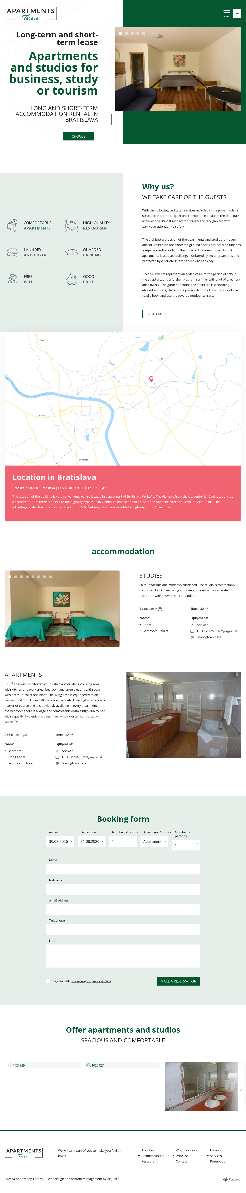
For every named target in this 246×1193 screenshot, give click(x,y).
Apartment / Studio (157, 832)
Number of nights (125, 832)
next (241, 1088)
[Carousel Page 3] (132, 33)
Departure (88, 832)
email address (59, 900)
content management (86, 1179)
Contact (181, 1161)
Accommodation (153, 1156)
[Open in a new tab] (231, 1179)
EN (237, 13)
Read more (158, 314)
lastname (55, 880)
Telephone (57, 920)
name (53, 860)
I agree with (82, 981)
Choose (79, 136)
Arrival (53, 832)
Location (216, 1150)
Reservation (218, 1161)
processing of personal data (91, 981)
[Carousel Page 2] (126, 33)
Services (216, 1156)
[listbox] (154, 840)
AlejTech (113, 1179)
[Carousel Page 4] (137, 33)
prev (5, 1088)
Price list (182, 1156)
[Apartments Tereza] (31, 13)
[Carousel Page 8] (50, 576)
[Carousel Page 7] (44, 576)
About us (148, 1150)
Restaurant (149, 1161)
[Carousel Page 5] (143, 33)
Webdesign (56, 1179)
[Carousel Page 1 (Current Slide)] (120, 33)
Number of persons (183, 834)
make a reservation (178, 981)
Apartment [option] (152, 841)
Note (52, 941)
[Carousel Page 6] (38, 576)
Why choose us (187, 1150)
